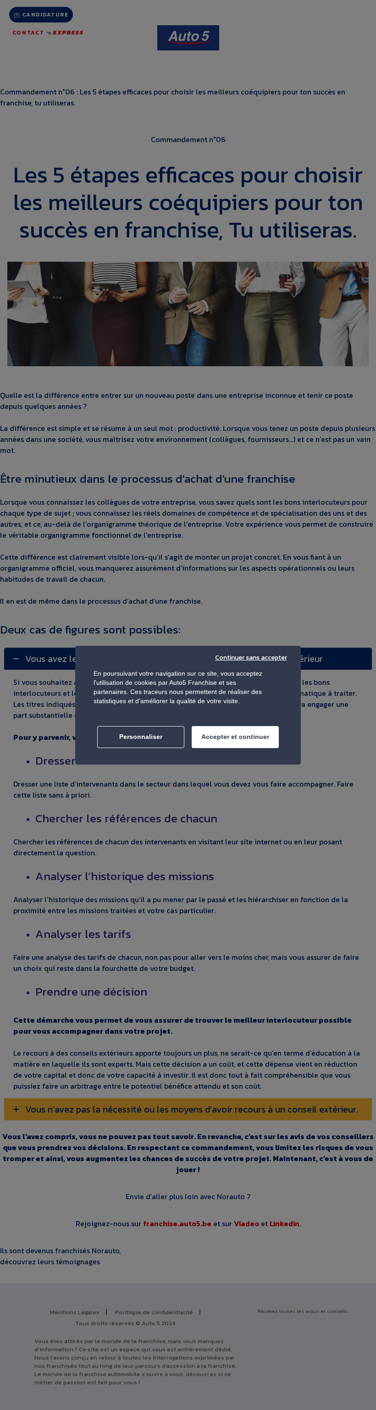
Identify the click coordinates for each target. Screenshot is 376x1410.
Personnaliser (140, 736)
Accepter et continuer (235, 736)
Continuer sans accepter (251, 657)
